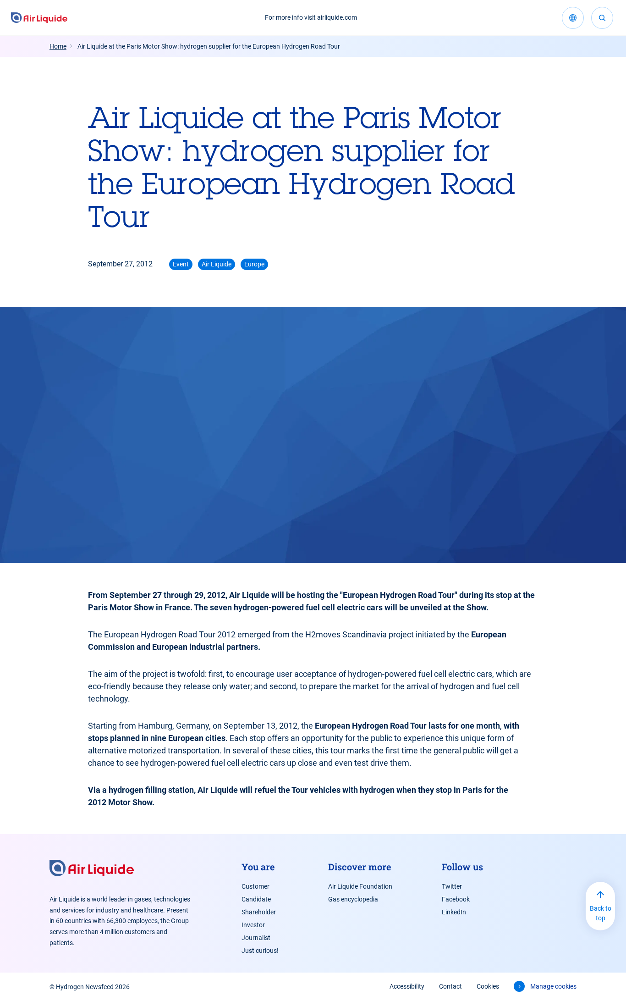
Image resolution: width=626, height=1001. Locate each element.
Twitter (452, 886)
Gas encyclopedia (353, 899)
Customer (255, 886)
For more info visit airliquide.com (311, 17)
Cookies (488, 986)
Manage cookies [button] (553, 986)
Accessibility (407, 986)
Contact (450, 986)
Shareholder (259, 912)
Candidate (256, 899)
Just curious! (260, 950)
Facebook (456, 899)
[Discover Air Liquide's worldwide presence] (573, 18)
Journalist (256, 937)
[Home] (39, 17)
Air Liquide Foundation (360, 886)
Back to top (600, 913)
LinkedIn (454, 912)
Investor (253, 925)
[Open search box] (602, 18)
